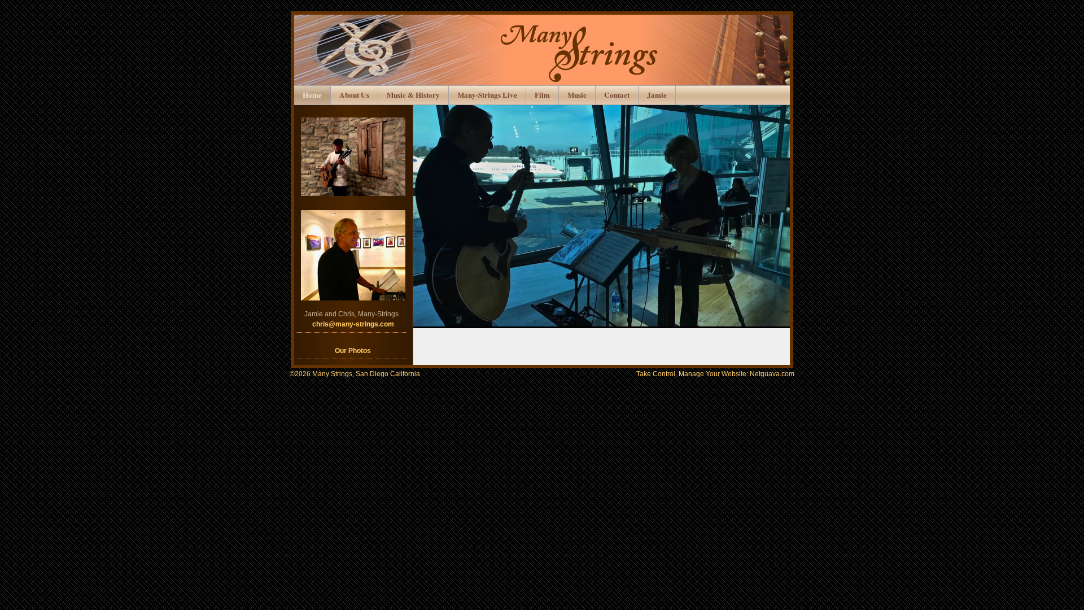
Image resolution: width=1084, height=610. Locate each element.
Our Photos (353, 351)
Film (542, 95)
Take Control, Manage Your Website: (715, 374)
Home (312, 95)
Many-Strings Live (487, 95)
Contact (617, 95)
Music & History (413, 95)
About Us (354, 95)
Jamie (657, 95)
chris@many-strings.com (353, 324)
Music (577, 95)
